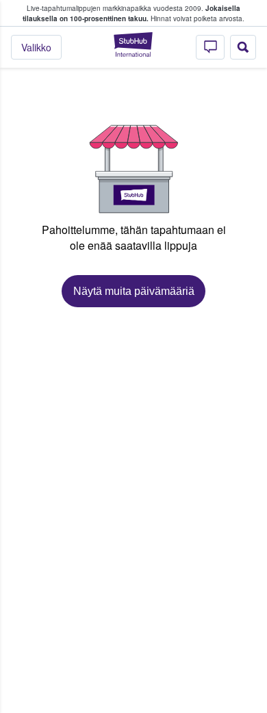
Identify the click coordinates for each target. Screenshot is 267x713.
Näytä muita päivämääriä (133, 291)
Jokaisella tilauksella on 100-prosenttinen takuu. (131, 13)
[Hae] (243, 47)
